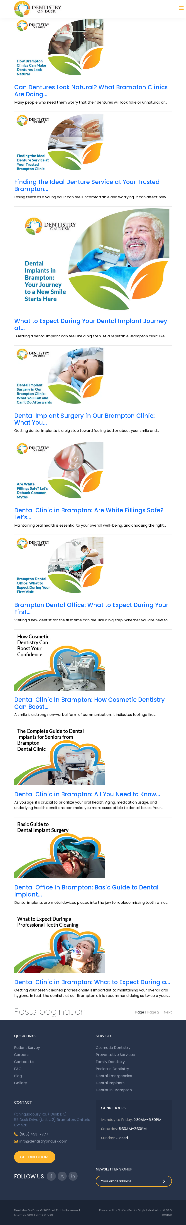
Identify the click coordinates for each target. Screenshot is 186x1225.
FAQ (18, 1068)
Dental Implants (110, 1083)
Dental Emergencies (114, 1075)
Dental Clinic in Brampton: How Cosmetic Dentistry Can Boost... (89, 703)
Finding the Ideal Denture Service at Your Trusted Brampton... (87, 185)
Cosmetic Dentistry (113, 1047)
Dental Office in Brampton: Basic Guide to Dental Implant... (86, 891)
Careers (21, 1054)
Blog (18, 1075)
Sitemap (20, 1215)
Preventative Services (115, 1054)
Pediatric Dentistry (112, 1068)
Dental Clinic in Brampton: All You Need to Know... (87, 794)
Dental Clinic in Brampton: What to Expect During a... (92, 982)
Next (168, 1012)
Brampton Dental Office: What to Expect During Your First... (91, 608)
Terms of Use (43, 1215)
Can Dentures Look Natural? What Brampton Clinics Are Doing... (91, 90)
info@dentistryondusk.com (43, 1141)
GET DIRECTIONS (34, 1157)
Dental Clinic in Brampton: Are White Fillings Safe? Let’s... (89, 513)
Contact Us (24, 1061)
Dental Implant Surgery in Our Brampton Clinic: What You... (84, 419)
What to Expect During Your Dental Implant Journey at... (90, 324)
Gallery (20, 1083)
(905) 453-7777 (34, 1134)
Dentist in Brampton (114, 1090)
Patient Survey (27, 1047)
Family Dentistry (110, 1061)
